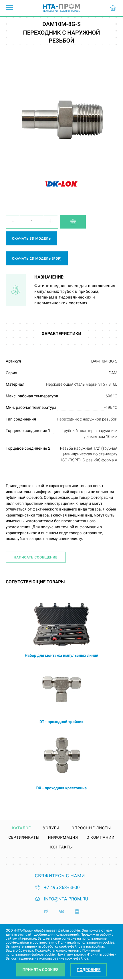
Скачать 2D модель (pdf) (36, 259)
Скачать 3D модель (31, 239)
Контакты (61, 848)
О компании (100, 838)
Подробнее (88, 970)
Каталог (21, 828)
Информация (63, 838)
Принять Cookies (41, 970)
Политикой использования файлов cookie (53, 952)
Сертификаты (23, 838)
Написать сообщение (35, 557)
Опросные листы (91, 828)
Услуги (51, 828)
